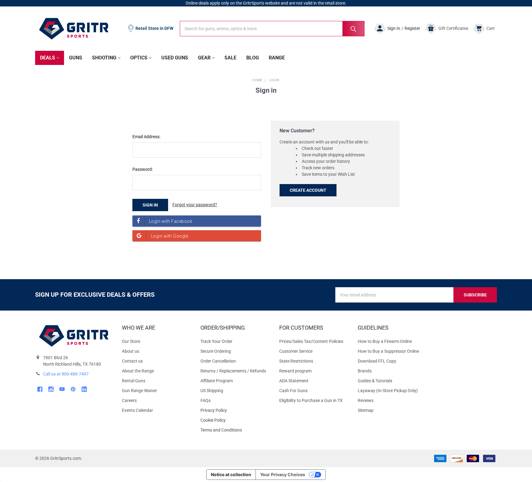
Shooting (104, 58)
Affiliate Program (216, 380)
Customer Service (295, 351)
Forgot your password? (194, 204)
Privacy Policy (234, 410)
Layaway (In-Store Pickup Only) (388, 390)
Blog (252, 58)
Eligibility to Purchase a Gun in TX (311, 400)
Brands (365, 370)
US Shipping (211, 390)
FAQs (205, 400)
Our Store (131, 341)
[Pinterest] (73, 389)
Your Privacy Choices (282, 474)
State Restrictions (296, 361)
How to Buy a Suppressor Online (388, 351)
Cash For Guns (293, 390)
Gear (204, 58)
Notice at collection (231, 474)
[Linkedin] (84, 389)
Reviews (365, 400)
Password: (142, 169)
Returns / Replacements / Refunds (233, 370)
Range (277, 58)
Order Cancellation (218, 361)
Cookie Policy (234, 420)
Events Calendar (137, 410)
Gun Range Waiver (139, 390)
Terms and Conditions (234, 430)
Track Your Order (216, 341)
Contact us (132, 361)
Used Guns (174, 58)
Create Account (308, 190)
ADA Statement (293, 380)
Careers (129, 400)
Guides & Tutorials (375, 380)
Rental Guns (133, 380)
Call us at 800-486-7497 (66, 374)
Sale (230, 58)
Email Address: (146, 136)
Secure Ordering (215, 351)
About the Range (138, 370)
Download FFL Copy (377, 361)
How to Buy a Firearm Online (385, 341)
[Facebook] (40, 389)
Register (412, 28)
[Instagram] (51, 389)
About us (130, 351)
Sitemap (365, 410)
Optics (138, 58)
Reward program (295, 370)
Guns (75, 58)
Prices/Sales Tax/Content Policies (311, 341)
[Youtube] (62, 389)
